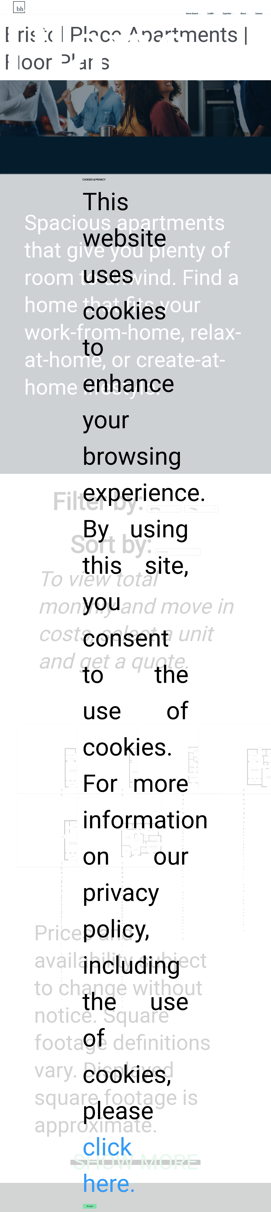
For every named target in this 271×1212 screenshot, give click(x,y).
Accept (90, 1206)
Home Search (192, 13)
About (243, 13)
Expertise (227, 13)
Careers (258, 13)
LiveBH (210, 13)
